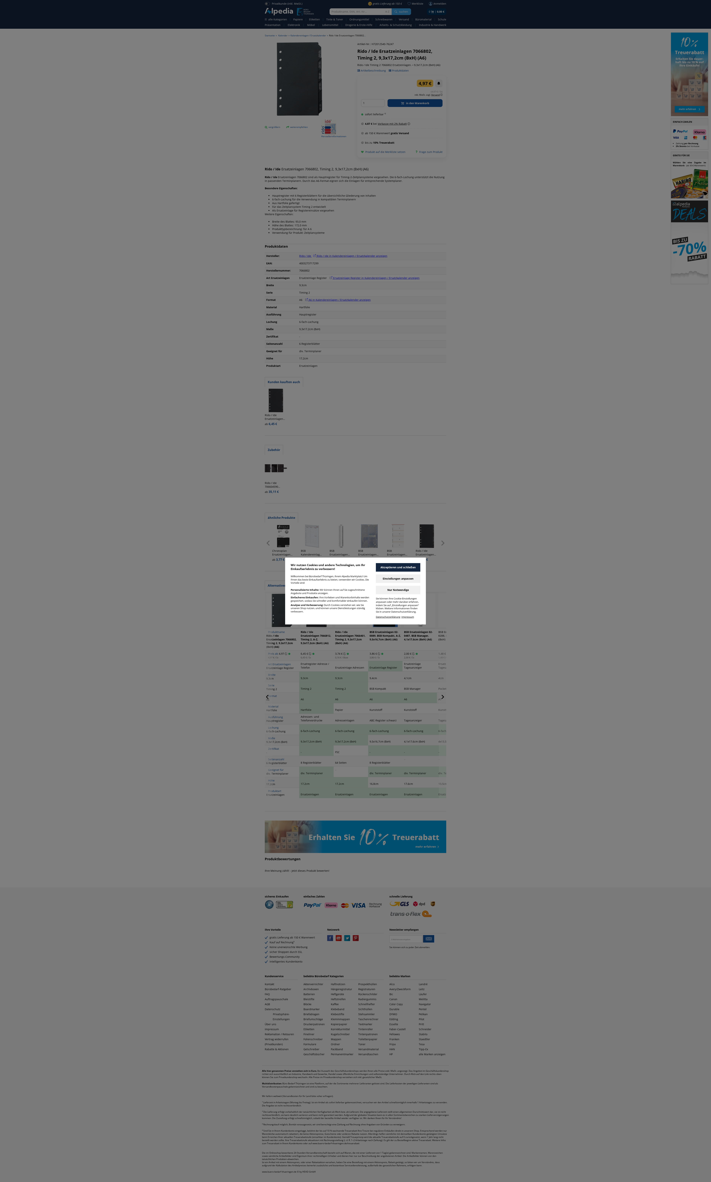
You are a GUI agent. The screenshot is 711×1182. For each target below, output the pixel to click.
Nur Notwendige (398, 590)
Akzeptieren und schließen (398, 567)
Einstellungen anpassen (398, 578)
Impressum (407, 617)
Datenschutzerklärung (388, 617)
